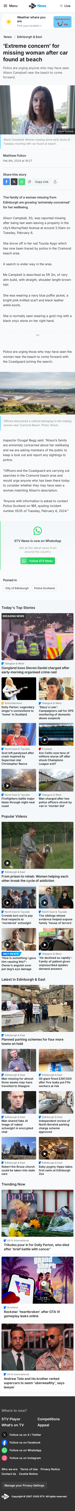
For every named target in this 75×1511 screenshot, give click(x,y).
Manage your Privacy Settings (24, 1485)
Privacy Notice (50, 1469)
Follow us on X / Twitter (25, 1434)
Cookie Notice (28, 1473)
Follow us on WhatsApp (25, 1450)
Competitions (49, 1419)
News (8, 37)
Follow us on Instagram (25, 1458)
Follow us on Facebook (25, 1442)
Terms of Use (29, 1469)
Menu (13, 6)
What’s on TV (13, 1425)
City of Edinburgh (17, 588)
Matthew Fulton (14, 155)
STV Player (11, 1419)
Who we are (9, 1469)
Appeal (43, 1425)
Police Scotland (44, 588)
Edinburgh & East (29, 37)
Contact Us (9, 1473)
